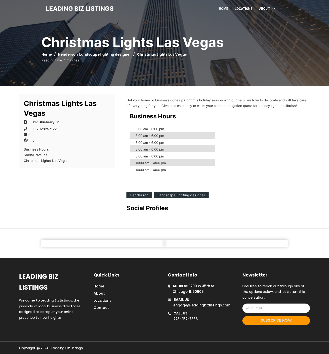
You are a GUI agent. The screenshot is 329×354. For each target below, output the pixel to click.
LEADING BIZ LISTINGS (80, 8)
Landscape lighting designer (105, 54)
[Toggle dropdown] (273, 8)
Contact (101, 307)
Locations (243, 8)
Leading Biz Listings (38, 282)
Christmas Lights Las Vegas (46, 161)
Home (223, 8)
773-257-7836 (185, 318)
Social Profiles (35, 155)
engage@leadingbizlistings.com (202, 305)
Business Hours (36, 149)
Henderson (68, 54)
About (99, 293)
